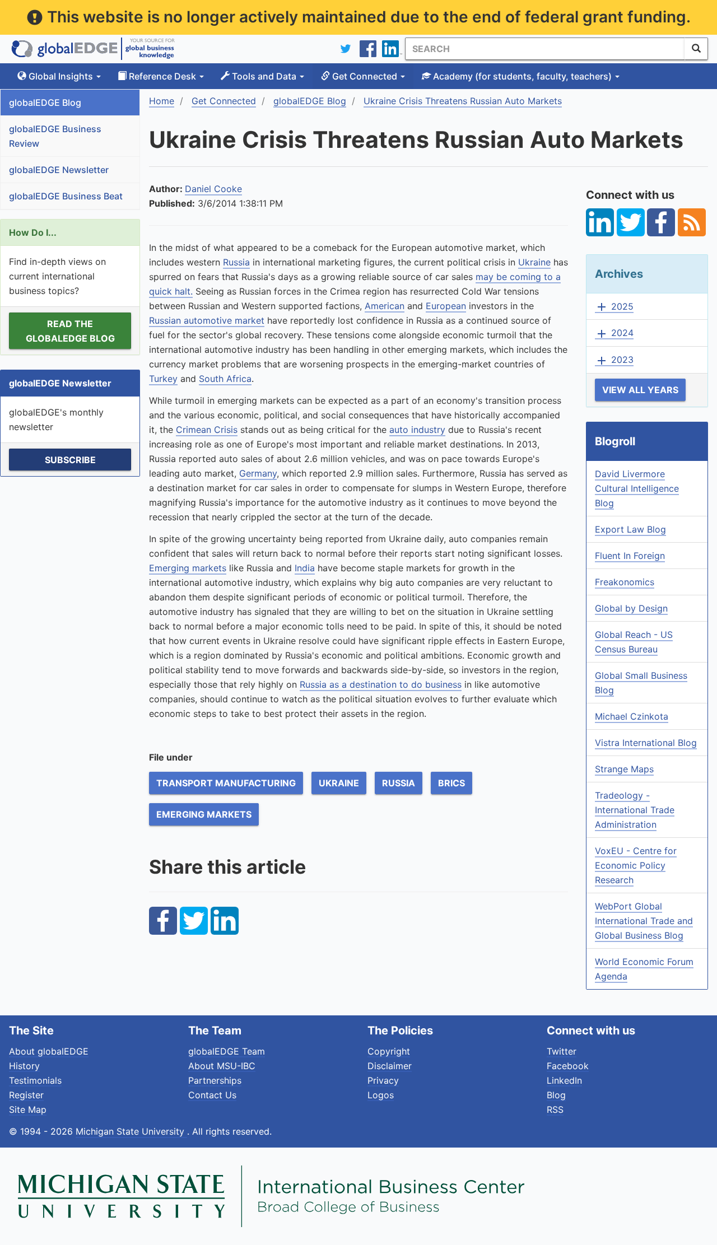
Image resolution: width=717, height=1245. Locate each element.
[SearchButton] (696, 49)
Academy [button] (521, 76)
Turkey (163, 378)
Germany (258, 473)
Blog (556, 1095)
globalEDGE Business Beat (66, 196)
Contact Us (212, 1095)
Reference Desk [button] (162, 76)
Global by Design (631, 608)
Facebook (568, 1065)
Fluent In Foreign (630, 555)
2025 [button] (614, 307)
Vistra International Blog (646, 742)
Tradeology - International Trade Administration (634, 810)
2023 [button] (614, 360)
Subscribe (70, 459)
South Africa (225, 378)
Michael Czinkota (631, 716)
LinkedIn (564, 1080)
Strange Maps (624, 769)
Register (26, 1095)
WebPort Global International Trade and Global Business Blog (644, 921)
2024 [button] (614, 333)
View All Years (640, 389)
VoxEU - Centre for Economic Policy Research (636, 865)
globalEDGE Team (226, 1051)
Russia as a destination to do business (381, 684)
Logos (380, 1095)
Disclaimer (389, 1065)
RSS (555, 1109)
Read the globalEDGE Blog (70, 331)
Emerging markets (187, 567)
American (384, 305)
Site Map (27, 1109)
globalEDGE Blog (45, 102)
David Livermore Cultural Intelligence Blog (637, 488)
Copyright (388, 1051)
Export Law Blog (630, 529)
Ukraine (534, 262)
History (24, 1065)
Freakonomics (624, 581)
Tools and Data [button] (264, 76)
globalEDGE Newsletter (59, 169)
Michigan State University (131, 1131)
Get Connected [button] (364, 76)
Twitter (561, 1051)
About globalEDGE (49, 1051)
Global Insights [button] (60, 76)
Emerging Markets (204, 814)
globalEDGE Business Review (55, 136)
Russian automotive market (206, 320)
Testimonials (35, 1080)
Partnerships (214, 1080)
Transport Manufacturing (226, 783)
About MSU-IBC (221, 1065)
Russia (236, 262)
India (305, 567)
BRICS (451, 783)
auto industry (417, 429)
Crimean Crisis (207, 429)
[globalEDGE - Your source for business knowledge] (93, 49)
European (446, 305)
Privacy (383, 1080)
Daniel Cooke (213, 188)
